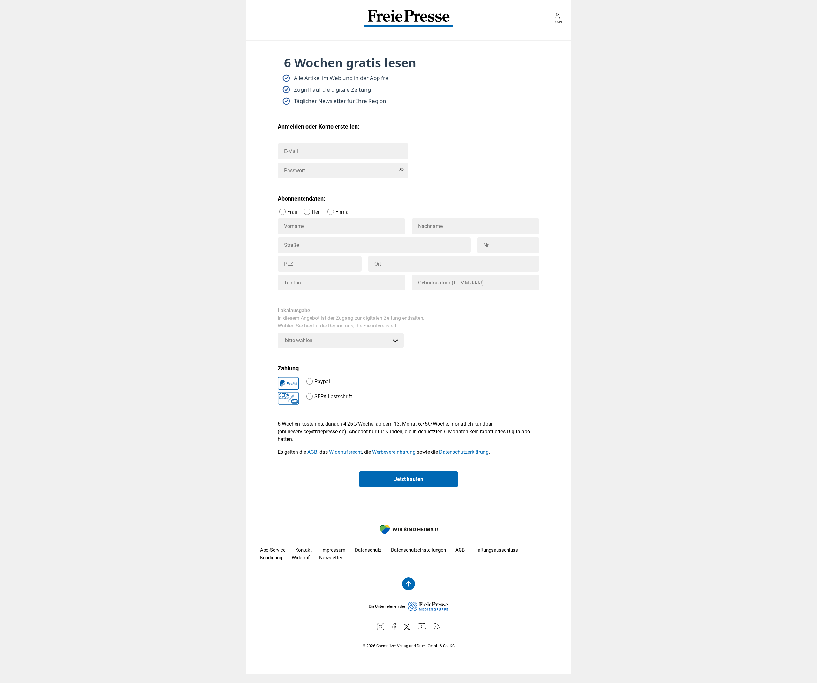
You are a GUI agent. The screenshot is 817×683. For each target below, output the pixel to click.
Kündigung (271, 558)
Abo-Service (273, 550)
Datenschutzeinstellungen (418, 550)
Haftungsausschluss (496, 550)
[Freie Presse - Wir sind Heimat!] (408, 531)
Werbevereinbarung (394, 452)
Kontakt (303, 550)
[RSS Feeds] (437, 626)
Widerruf (301, 558)
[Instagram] (380, 626)
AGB (312, 452)
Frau (292, 212)
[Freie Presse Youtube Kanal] (422, 626)
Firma (342, 212)
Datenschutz (368, 550)
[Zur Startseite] (408, 23)
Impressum (333, 550)
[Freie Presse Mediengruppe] (408, 609)
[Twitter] (407, 626)
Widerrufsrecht (345, 452)
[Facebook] (394, 626)
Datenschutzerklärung (464, 452)
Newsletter (330, 558)
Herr (316, 212)
